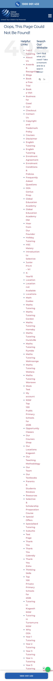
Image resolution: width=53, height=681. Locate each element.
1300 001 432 (26, 676)
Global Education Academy (31, 202)
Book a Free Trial (29, 82)
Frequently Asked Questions (32, 181)
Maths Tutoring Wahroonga (32, 357)
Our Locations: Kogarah (31, 449)
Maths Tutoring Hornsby (30, 326)
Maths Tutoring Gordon (30, 315)
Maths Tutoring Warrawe (31, 379)
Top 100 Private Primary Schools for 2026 (30, 587)
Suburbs (30, 531)
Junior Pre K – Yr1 (29, 266)
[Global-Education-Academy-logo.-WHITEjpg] (10, 10)
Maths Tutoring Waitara (30, 368)
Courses (30, 135)
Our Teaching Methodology (33, 460)
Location (30, 280)
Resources (31, 495)
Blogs (29, 75)
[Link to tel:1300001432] (17, 4)
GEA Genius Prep (29, 191)
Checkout (31, 110)
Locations (31, 294)
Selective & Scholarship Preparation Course (32, 506)
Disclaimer (31, 139)
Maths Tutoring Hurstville (31, 336)
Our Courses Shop (30, 439)
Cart (28, 107)
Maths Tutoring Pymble (30, 347)
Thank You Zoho (29, 562)
